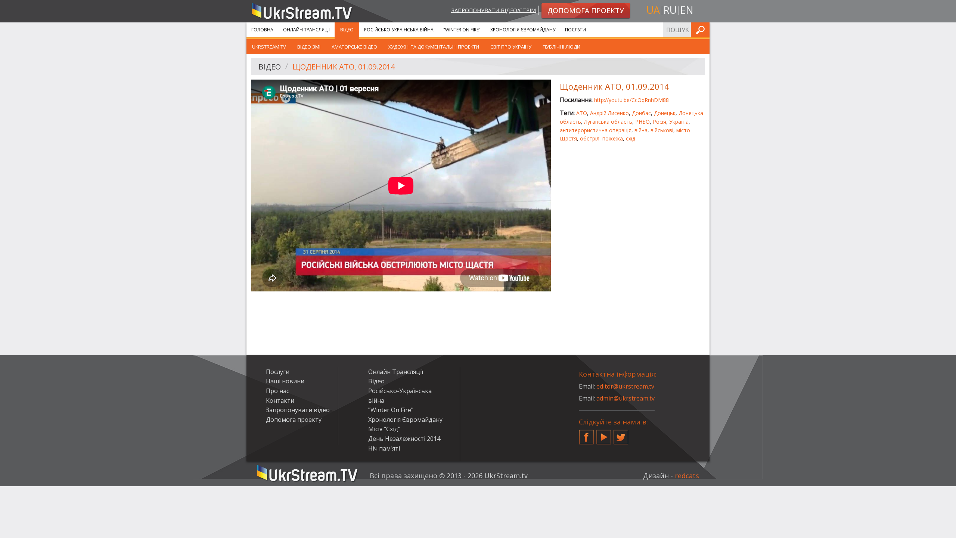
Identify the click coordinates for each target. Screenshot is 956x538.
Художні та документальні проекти (433, 46)
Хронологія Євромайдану (522, 30)
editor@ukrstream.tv (625, 386)
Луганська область (608, 121)
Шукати (702, 30)
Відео (347, 30)
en (686, 10)
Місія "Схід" (384, 429)
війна (641, 130)
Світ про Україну (510, 46)
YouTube (603, 434)
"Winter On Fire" (462, 30)
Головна (262, 30)
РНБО (642, 121)
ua (653, 10)
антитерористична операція (595, 130)
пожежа (612, 138)
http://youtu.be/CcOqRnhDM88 (631, 99)
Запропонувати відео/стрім (493, 9)
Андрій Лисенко (609, 113)
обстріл (589, 138)
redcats (687, 475)
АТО (581, 113)
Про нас (277, 391)
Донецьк (665, 113)
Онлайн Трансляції (306, 30)
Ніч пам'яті (384, 448)
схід (630, 138)
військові (662, 130)
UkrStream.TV (269, 46)
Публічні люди (561, 46)
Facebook (586, 434)
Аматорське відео (354, 46)
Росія (659, 121)
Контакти (280, 400)
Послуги (575, 30)
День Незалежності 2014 (404, 439)
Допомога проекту (294, 419)
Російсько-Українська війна (399, 30)
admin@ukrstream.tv (625, 398)
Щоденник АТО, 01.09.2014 (343, 67)
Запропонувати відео (298, 410)
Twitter (621, 434)
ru (670, 10)
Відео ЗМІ (308, 46)
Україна (679, 121)
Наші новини (285, 381)
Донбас (641, 113)
